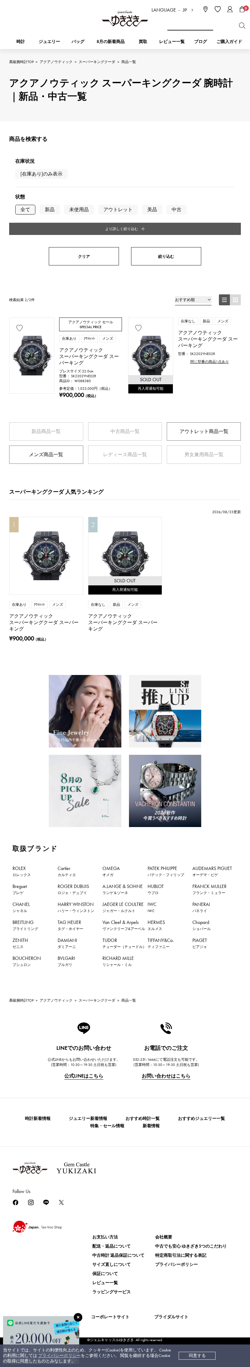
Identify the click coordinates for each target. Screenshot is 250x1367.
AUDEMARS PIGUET (212, 871)
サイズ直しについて (111, 1264)
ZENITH (20, 943)
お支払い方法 (105, 1237)
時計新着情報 (38, 1118)
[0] (242, 9)
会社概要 (163, 1237)
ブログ (200, 41)
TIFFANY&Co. (161, 943)
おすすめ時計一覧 (143, 1118)
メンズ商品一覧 (46, 454)
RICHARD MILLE (118, 961)
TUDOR (124, 943)
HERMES (156, 925)
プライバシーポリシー (59, 1355)
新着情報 (151, 1125)
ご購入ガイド (229, 41)
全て (25, 209)
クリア (84, 256)
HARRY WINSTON (76, 907)
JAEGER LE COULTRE (123, 907)
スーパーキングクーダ (97, 62)
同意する (197, 1355)
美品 (152, 209)
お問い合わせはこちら (166, 1076)
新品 (50, 209)
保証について (105, 1273)
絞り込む (166, 256)
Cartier (67, 871)
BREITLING (25, 925)
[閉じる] (78, 1317)
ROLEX (21, 871)
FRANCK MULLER (209, 889)
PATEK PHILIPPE (166, 871)
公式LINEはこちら (83, 1076)
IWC (152, 907)
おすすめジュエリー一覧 (201, 1118)
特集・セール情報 (107, 1125)
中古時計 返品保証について (118, 1255)
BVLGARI (66, 961)
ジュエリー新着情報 (88, 1118)
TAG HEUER (70, 925)
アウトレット (118, 209)
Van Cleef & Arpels (123, 925)
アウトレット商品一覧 (204, 431)
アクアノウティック (56, 62)
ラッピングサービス (111, 1291)
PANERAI (201, 907)
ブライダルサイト (171, 1316)
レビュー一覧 (105, 1282)
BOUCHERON (26, 961)
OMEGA (111, 871)
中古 (176, 209)
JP (184, 10)
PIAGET (199, 943)
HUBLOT (156, 889)
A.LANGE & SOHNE (122, 889)
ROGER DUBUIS (73, 889)
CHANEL (21, 907)
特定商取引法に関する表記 (180, 1255)
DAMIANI (67, 943)
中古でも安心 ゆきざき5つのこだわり (191, 1246)
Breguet (19, 889)
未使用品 (79, 209)
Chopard (201, 925)
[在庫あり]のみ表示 (41, 174)
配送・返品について (111, 1246)
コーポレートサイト (110, 1316)
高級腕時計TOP (21, 62)
